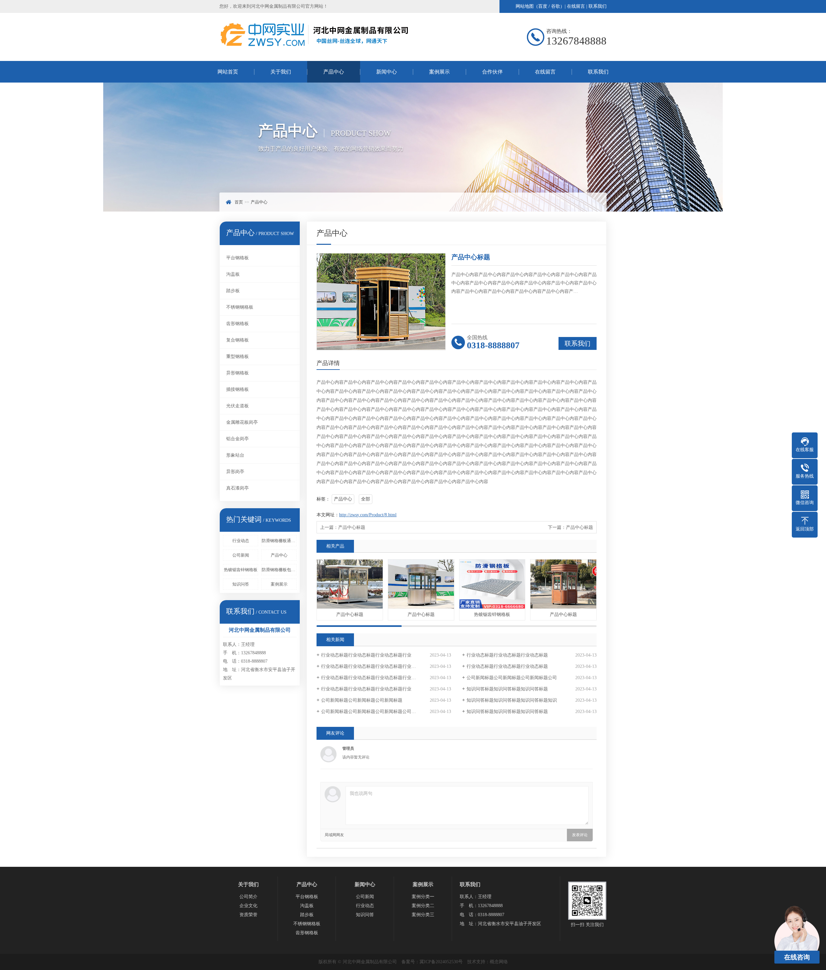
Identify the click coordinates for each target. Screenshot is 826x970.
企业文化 (248, 905)
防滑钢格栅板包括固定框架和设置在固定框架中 (279, 569)
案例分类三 (423, 914)
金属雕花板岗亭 (242, 422)
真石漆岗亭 (237, 488)
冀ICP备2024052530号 (441, 961)
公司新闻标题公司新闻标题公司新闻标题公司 (512, 677)
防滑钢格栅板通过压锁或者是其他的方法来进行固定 (279, 540)
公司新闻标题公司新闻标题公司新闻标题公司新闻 (370, 711)
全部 (365, 499)
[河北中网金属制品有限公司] (314, 47)
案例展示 (439, 71)
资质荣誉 (248, 914)
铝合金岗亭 (237, 438)
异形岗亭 (235, 471)
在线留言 (576, 6)
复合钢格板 (237, 340)
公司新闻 (240, 555)
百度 (542, 6)
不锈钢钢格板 (239, 307)
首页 (239, 202)
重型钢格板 (237, 356)
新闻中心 (386, 71)
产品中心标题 (351, 527)
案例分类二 (423, 905)
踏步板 (233, 290)
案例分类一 (423, 896)
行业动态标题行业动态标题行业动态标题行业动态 (370, 666)
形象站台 (235, 455)
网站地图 (525, 6)
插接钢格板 (237, 389)
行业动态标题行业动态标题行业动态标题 (507, 655)
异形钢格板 (237, 373)
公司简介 (248, 896)
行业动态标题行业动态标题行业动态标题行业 (366, 655)
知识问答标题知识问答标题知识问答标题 (507, 689)
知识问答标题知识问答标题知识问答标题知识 (512, 700)
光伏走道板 (237, 405)
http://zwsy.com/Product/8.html (368, 514)
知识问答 (240, 584)
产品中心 (333, 71)
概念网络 (499, 961)
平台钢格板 (237, 257)
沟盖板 (233, 274)
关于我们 (280, 71)
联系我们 (598, 6)
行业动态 (240, 540)
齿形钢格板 (237, 323)
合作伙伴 (492, 71)
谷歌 (555, 6)
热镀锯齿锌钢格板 (240, 569)
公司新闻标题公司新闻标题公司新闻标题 (361, 700)
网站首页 (227, 71)
